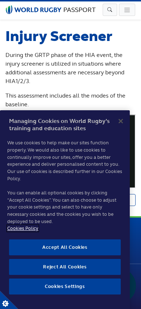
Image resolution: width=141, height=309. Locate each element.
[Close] (121, 121)
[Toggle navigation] (110, 10)
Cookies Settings (9, 300)
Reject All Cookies (64, 267)
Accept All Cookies (64, 247)
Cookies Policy (22, 228)
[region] (65, 209)
